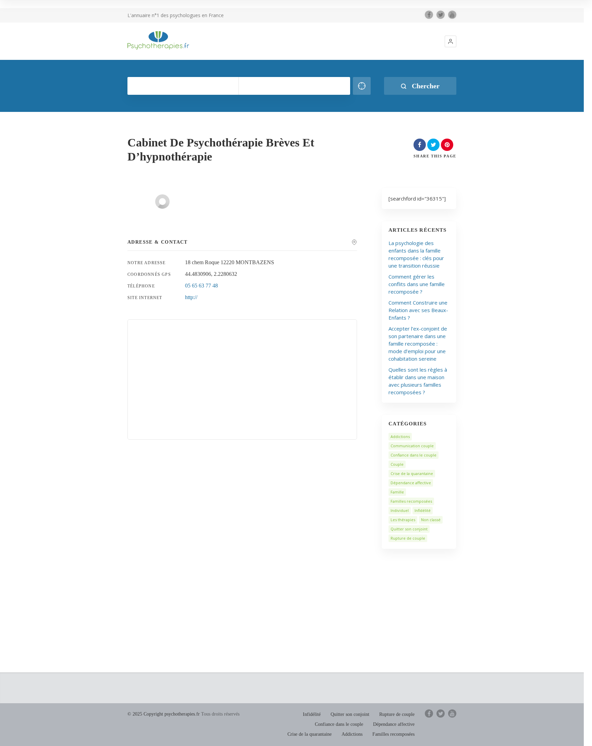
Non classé (431, 519)
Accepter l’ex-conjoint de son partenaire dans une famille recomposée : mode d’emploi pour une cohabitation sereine (417, 343)
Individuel (400, 510)
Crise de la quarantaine (412, 473)
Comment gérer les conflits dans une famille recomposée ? (416, 284)
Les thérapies (403, 519)
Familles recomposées (411, 501)
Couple (397, 464)
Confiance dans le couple (413, 455)
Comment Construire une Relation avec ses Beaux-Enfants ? (418, 310)
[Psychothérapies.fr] (158, 40)
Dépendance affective (411, 482)
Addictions (400, 436)
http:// (191, 297)
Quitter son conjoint (409, 528)
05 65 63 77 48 (201, 285)
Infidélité (423, 510)
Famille (397, 491)
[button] (450, 41)
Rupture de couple (408, 538)
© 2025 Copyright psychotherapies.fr (163, 714)
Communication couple (412, 445)
